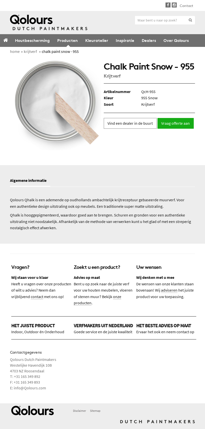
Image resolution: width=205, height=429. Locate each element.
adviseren (169, 290)
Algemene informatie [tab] (28, 180)
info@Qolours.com (30, 387)
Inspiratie (125, 40)
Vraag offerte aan (175, 123)
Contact (186, 5)
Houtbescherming (32, 40)
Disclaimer (79, 411)
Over (176, 40)
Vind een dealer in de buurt (130, 123)
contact (37, 296)
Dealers (149, 40)
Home (5, 40)
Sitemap (95, 411)
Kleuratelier (96, 40)
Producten (67, 40)
